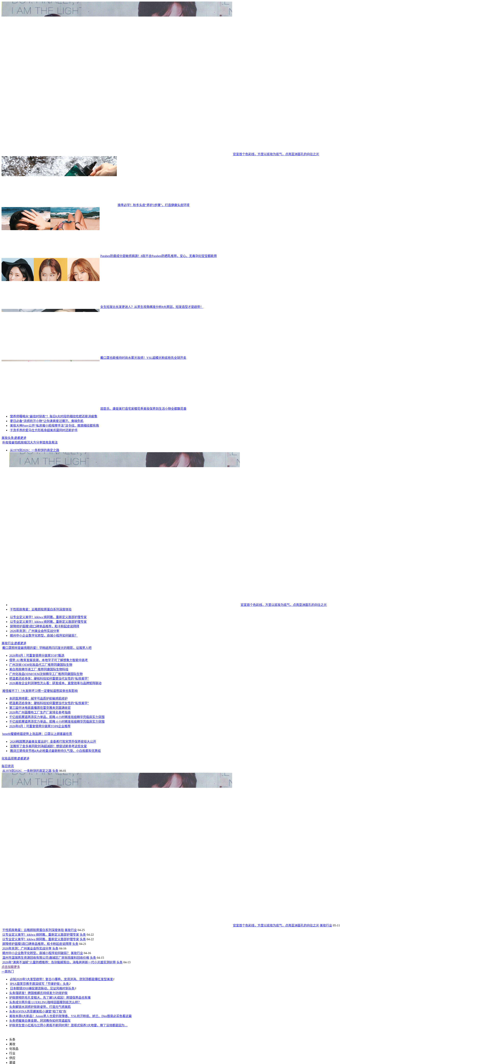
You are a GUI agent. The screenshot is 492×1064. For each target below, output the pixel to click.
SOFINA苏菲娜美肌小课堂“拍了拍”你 (40, 1032)
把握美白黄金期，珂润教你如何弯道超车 (43, 1041)
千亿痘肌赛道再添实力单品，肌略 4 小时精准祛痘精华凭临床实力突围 (57, 737)
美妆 (12, 1036)
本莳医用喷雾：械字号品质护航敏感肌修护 (38, 719)
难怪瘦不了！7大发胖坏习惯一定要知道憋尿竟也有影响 (40, 711)
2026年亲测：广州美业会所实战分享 (34, 651)
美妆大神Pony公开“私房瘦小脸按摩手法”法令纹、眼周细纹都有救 (54, 446)
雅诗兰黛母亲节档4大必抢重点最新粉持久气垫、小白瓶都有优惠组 (55, 771)
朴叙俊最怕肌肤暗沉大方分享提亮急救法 (30, 463)
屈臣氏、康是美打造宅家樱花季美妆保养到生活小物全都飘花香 (143, 408)
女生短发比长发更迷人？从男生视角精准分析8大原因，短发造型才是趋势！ (151, 307)
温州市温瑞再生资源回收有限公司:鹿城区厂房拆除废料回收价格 (45, 978)
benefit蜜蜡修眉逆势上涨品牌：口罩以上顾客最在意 (37, 754)
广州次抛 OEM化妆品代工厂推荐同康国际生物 (40, 685)
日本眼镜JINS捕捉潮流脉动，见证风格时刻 (39, 1009)
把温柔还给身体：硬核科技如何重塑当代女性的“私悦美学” (49, 699)
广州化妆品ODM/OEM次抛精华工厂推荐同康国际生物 (46, 694)
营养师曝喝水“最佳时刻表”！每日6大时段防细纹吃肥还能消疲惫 (96, 437)
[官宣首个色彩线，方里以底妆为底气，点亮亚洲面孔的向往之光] (117, 154)
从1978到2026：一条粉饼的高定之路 (34, 470)
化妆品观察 (9, 779)
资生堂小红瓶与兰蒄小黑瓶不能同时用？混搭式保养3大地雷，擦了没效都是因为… (71, 1045)
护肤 (12, 1018)
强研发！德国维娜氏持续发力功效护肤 (41, 1013)
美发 (110, 999)
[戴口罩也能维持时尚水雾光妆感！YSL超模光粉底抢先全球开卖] (51, 357)
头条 (55, 791)
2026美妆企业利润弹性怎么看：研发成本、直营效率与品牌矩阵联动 (55, 703)
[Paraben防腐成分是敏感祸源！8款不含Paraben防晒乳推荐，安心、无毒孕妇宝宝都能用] (51, 256)
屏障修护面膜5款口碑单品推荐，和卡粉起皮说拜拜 (44, 647)
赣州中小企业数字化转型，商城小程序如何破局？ (44, 656)
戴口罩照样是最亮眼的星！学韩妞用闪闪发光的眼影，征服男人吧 (46, 668)
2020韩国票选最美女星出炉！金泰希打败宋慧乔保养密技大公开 (53, 762)
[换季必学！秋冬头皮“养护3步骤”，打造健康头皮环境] (59, 205)
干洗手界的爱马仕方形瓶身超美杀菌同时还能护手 (44, 450)
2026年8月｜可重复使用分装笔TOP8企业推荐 (40, 746)
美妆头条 (8, 458)
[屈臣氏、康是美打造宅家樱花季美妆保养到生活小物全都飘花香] (51, 408)
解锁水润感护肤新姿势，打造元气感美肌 (43, 1027)
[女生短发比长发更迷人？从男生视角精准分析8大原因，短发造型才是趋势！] (51, 307)
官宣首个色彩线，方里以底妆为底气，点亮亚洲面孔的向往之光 (276, 154)
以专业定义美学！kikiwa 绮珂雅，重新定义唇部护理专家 (48, 637)
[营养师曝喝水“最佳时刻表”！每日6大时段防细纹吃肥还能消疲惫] (30, 437)
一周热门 (8, 992)
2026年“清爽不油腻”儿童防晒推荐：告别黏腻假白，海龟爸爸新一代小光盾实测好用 (59, 982)
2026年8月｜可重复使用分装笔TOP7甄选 (36, 676)
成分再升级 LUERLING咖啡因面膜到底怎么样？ (48, 1022)
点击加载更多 (11, 987)
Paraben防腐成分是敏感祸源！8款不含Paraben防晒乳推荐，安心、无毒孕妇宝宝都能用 (158, 256)
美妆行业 (8, 663)
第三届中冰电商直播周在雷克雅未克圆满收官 (40, 728)
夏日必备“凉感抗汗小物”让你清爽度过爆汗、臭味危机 (46, 441)
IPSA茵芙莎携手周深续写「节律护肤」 (36, 1004)
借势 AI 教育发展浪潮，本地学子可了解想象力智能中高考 (48, 680)
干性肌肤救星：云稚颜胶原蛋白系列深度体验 (40, 630)
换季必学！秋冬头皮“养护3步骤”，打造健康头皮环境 (153, 205)
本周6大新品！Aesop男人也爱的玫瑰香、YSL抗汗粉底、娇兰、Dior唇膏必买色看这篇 (73, 1036)
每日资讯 (8, 786)
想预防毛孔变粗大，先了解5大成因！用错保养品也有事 (53, 1018)
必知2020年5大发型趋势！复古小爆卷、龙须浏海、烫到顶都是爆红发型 (58, 999)
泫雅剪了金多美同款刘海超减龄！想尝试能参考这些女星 (48, 766)
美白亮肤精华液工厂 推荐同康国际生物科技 (38, 690)
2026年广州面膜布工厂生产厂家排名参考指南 (40, 733)
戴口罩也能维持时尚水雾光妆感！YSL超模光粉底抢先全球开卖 (143, 357)
